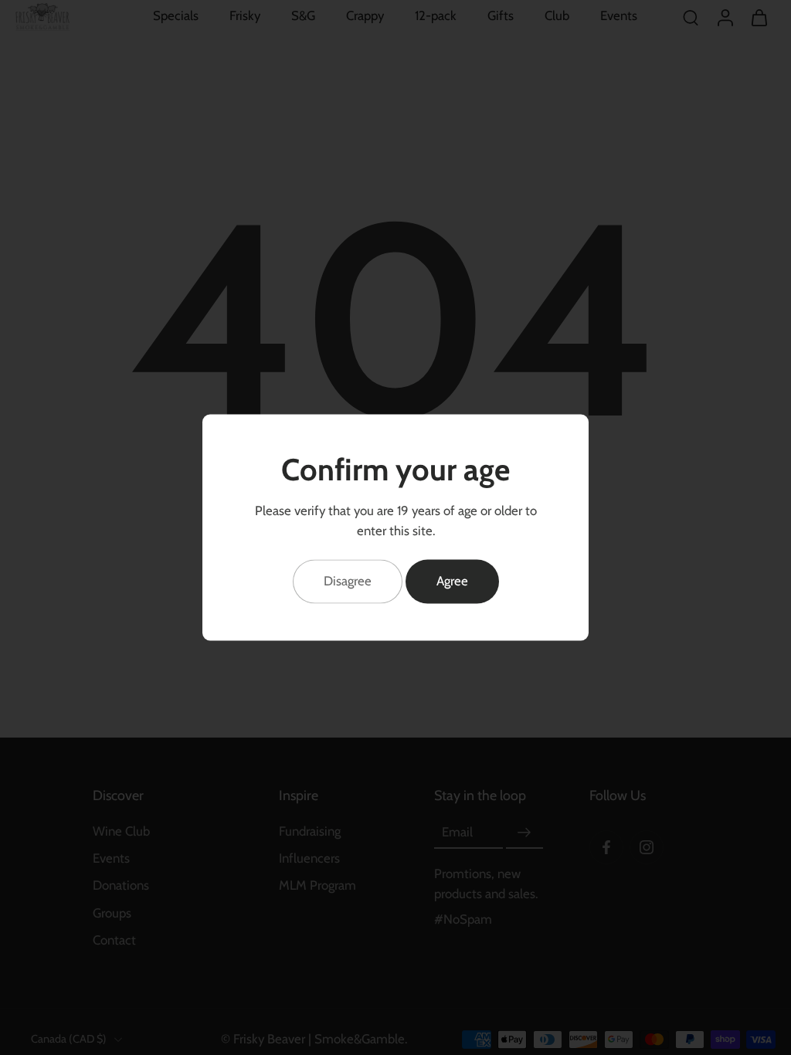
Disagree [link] (348, 581)
